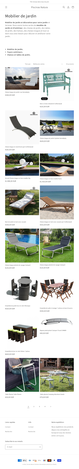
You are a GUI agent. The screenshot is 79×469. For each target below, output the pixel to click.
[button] (6, 7)
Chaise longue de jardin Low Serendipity (17, 92)
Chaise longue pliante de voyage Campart (17, 265)
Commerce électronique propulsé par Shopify (45, 464)
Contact (7, 427)
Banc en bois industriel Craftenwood (51, 104)
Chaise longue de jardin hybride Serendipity (53, 138)
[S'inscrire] (40, 447)
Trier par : (28, 64)
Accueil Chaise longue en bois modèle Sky (17, 178)
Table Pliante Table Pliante (13, 394)
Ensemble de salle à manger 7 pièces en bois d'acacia (56, 308)
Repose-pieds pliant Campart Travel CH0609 (53, 330)
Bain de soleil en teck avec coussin (15, 222)
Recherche (8, 431)
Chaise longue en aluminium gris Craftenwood (19, 147)
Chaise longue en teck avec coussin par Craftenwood (56, 222)
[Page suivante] (50, 406)
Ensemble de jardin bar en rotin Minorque (17, 306)
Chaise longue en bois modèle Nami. (51, 179)
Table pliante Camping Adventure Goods (52, 394)
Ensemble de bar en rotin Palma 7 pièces (17, 351)
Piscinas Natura (30, 464)
